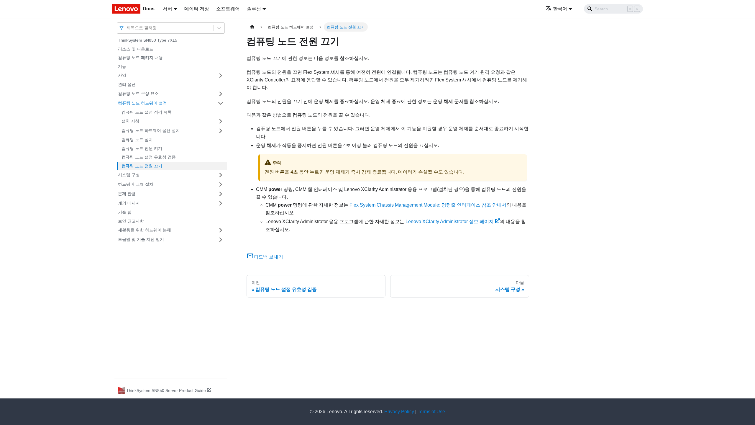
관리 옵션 (127, 84)
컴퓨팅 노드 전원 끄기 (142, 166)
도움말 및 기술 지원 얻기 (141, 239)
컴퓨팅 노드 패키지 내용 (140, 57)
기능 (122, 66)
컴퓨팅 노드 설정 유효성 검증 (149, 157)
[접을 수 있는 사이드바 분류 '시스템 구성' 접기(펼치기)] (220, 175)
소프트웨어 (228, 8)
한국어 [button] (560, 8)
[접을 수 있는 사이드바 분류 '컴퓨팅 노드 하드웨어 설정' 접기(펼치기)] (220, 103)
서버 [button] (167, 8)
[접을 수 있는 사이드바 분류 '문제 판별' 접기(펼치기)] (220, 194)
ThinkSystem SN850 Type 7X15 (147, 40)
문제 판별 (127, 193)
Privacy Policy (399, 411)
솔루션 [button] (254, 8)
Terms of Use (431, 411)
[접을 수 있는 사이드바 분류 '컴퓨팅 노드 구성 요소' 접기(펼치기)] (220, 94)
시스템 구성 (129, 174)
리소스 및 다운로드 (135, 49)
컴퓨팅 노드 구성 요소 (138, 93)
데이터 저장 (196, 8)
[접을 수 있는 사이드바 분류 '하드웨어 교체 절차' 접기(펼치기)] (220, 184)
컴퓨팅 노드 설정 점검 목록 (147, 112)
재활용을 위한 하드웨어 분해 (144, 230)
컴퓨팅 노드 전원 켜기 (142, 148)
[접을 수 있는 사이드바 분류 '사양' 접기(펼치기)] (220, 75)
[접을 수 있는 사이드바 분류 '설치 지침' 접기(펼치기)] (220, 121)
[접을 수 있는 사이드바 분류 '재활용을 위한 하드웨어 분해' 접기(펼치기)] (220, 230)
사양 (122, 75)
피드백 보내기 (268, 256)
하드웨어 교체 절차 (135, 184)
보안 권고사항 (131, 221)
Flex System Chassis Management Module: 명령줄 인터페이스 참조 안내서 (427, 204)
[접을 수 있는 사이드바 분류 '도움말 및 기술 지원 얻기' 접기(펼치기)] (220, 239)
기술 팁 (125, 212)
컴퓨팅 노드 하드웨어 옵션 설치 (151, 130)
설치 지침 (130, 121)
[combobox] (127, 27)
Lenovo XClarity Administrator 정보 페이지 (450, 221)
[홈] (252, 27)
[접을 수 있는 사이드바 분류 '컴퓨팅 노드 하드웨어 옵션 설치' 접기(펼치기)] (220, 130)
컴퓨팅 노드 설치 (137, 139)
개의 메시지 (129, 203)
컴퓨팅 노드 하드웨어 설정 (142, 103)
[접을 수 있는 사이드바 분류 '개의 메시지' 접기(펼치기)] (220, 203)
